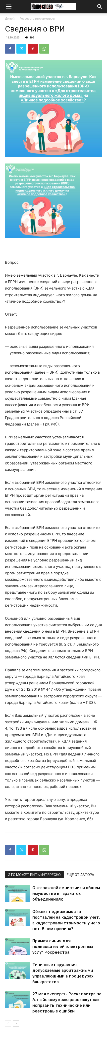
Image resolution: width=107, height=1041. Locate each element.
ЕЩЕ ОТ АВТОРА (80, 875)
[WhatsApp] (44, 49)
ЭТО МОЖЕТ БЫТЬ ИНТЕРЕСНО (34, 875)
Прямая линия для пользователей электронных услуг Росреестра (62, 946)
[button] (8, 6)
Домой (10, 18)
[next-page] (16, 1023)
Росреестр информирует (37, 18)
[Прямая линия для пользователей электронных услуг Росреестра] (17, 946)
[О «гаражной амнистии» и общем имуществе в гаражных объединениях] (17, 893)
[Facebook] (10, 49)
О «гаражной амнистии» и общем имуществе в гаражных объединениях (66, 893)
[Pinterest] (33, 49)
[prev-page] (8, 1023)
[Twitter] (21, 49)
